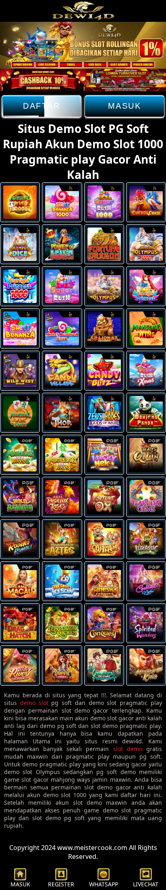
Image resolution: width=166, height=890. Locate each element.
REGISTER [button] (61, 884)
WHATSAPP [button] (103, 884)
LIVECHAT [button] (145, 884)
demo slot (34, 703)
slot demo (127, 749)
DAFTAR (41, 105)
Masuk (124, 105)
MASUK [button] (20, 884)
